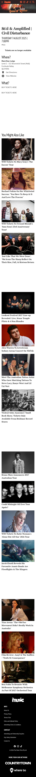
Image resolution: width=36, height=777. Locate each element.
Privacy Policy (7, 714)
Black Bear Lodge (8, 61)
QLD (3, 69)
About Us (6, 710)
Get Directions (11, 72)
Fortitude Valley (8, 66)
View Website (11, 76)
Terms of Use (7, 717)
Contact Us (7, 741)
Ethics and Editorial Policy (11, 721)
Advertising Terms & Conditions (12, 724)
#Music (3, 45)
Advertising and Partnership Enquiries (14, 733)
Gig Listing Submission (10, 737)
